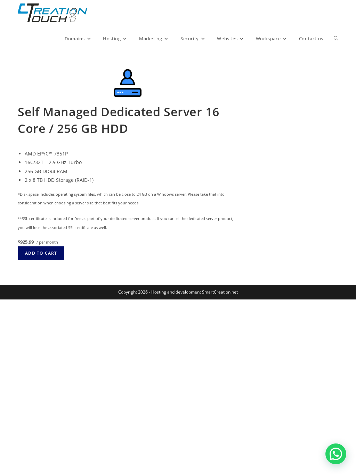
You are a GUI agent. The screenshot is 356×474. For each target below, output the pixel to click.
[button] (335, 453)
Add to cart (41, 253)
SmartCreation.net (220, 292)
